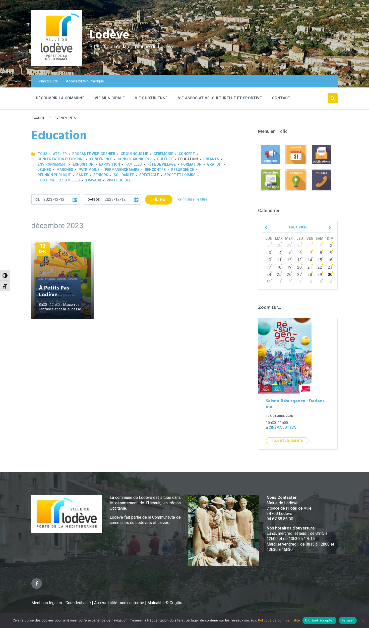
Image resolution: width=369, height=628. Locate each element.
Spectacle (149, 175)
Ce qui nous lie (134, 154)
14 (310, 260)
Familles (134, 164)
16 (330, 260)
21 (310, 267)
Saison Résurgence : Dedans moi (295, 404)
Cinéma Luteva (282, 427)
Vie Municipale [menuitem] (110, 98)
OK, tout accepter (319, 620)
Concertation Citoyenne (61, 159)
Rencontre (155, 170)
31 (310, 245)
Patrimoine (89, 170)
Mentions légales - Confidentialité (61, 602)
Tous (42, 154)
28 (279, 245)
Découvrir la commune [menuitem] (60, 98)
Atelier (60, 154)
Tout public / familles (59, 180)
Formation (191, 164)
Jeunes (44, 170)
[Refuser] (362, 620)
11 (279, 260)
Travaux (93, 180)
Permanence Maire (122, 170)
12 (289, 260)
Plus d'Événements (287, 441)
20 (299, 267)
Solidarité (124, 175)
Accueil (38, 118)
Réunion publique (54, 175)
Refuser (347, 620)
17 (269, 267)
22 (320, 267)
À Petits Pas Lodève (54, 292)
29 (289, 245)
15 (320, 260)
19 (289, 267)
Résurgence (182, 170)
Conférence (101, 159)
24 (269, 274)
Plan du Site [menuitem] (48, 81)
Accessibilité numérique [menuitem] (85, 81)
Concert (187, 154)
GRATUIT (214, 164)
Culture (165, 159)
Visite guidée (119, 180)
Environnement (52, 164)
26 (289, 274)
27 (269, 245)
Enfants (211, 159)
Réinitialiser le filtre (192, 199)
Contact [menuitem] (281, 98)
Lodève (109, 35)
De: (37, 199)
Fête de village (161, 164)
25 (279, 274)
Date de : (94, 199)
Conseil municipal (135, 159)
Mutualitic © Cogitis (164, 602)
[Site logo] (56, 64)
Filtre (159, 199)
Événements (65, 118)
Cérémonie (163, 154)
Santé (82, 175)
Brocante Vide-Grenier (93, 154)
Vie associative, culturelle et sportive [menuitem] (220, 98)
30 (299, 245)
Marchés (64, 170)
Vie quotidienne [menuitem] (151, 98)
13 (299, 260)
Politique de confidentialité (279, 620)
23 (330, 267)
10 (269, 260)
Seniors (100, 175)
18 (279, 267)
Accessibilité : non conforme (119, 602)
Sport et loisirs (180, 175)
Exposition (83, 164)
